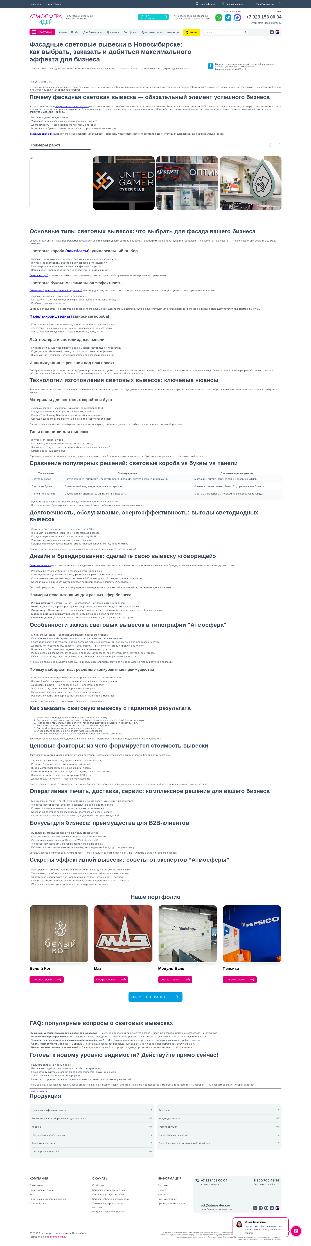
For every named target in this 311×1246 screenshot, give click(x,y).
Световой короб (39, 275)
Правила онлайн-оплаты (172, 1203)
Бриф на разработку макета (108, 1211)
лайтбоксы (77, 251)
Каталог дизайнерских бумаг (109, 1189)
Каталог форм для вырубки (108, 1194)
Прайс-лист (99, 1185)
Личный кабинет (235, 4)
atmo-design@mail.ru (269, 22)
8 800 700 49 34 (266, 1180)
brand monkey (58, 1236)
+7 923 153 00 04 (263, 17)
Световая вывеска (40, 565)
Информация (170, 1178)
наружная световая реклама (72, 106)
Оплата (162, 1189)
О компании (37, 1185)
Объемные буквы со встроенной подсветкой (56, 290)
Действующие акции (42, 1189)
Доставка (113, 32)
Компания (39, 1178)
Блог (32, 1194)
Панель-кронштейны (50, 316)
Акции (193, 32)
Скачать (100, 1178)
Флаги (63, 32)
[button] (271, 145)
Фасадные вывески (41, 133)
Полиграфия (54, 4)
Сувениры (35, 4)
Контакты (173, 32)
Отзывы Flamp (38, 1203)
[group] (60, 183)
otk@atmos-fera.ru (215, 1205)
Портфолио (130, 32)
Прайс (75, 32)
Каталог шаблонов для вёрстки (110, 1198)
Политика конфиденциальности (48, 1198)
